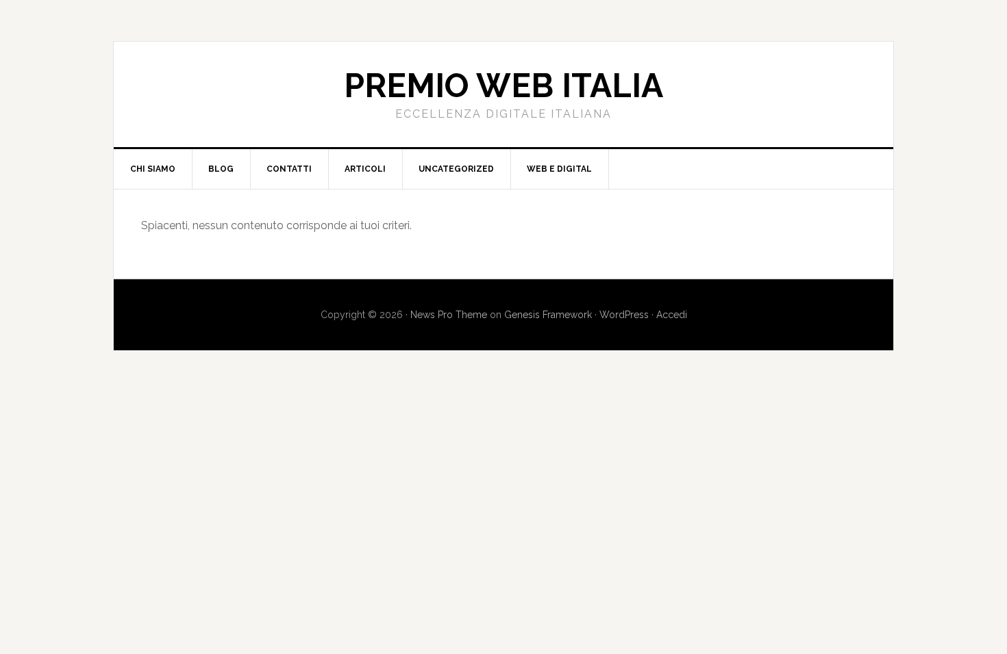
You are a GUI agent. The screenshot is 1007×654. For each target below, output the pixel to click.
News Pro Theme (448, 314)
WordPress (624, 314)
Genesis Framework (548, 314)
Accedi (671, 314)
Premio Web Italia (503, 85)
